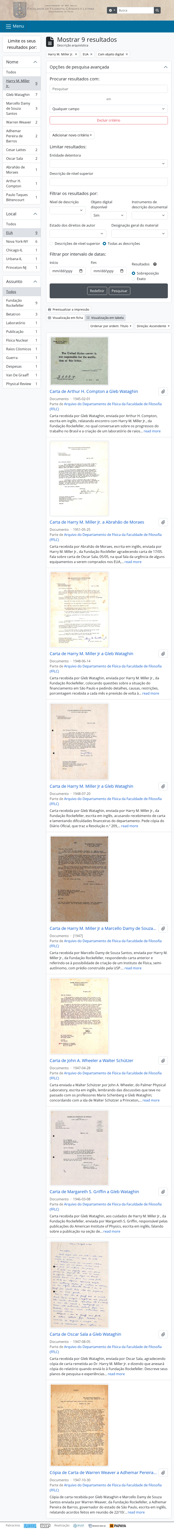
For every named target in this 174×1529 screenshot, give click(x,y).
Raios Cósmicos (21, 350)
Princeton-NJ (21, 268)
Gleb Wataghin (21, 95)
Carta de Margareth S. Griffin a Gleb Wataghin (94, 1191)
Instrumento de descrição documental (149, 204)
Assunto (14, 281)
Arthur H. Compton (21, 183)
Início (54, 262)
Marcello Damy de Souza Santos (21, 108)
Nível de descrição (64, 202)
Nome (12, 62)
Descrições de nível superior (77, 243)
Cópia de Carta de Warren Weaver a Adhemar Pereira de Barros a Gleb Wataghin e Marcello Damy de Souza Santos (103, 1472)
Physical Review (21, 384)
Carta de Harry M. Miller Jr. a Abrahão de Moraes (97, 522)
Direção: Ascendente (152, 326)
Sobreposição (148, 273)
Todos (11, 72)
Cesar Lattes (21, 150)
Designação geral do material (134, 225)
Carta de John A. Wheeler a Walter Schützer (91, 1060)
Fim (94, 262)
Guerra (21, 358)
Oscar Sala (21, 159)
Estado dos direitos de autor (72, 225)
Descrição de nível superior (71, 173)
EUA (21, 233)
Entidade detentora (65, 155)
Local (11, 214)
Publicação (21, 332)
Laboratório (21, 324)
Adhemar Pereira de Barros (21, 136)
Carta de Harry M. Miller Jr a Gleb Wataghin (91, 653)
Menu (18, 26)
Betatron (21, 315)
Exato (141, 278)
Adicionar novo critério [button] (70, 135)
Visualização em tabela (107, 318)
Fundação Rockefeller (21, 303)
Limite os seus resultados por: (22, 44)
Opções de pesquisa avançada (79, 67)
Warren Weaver (21, 123)
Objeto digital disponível (101, 204)
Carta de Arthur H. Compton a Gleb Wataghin (94, 391)
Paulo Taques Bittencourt (21, 197)
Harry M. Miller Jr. (21, 83)
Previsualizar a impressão (70, 309)
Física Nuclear (21, 341)
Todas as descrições (124, 243)
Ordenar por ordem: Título (109, 326)
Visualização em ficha (67, 318)
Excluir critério (108, 120)
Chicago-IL (21, 251)
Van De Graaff (21, 376)
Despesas (21, 367)
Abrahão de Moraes (21, 170)
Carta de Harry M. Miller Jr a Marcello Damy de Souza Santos (103, 928)
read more (152, 431)
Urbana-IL (21, 259)
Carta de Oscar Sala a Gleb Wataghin (85, 1334)
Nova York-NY (21, 242)
